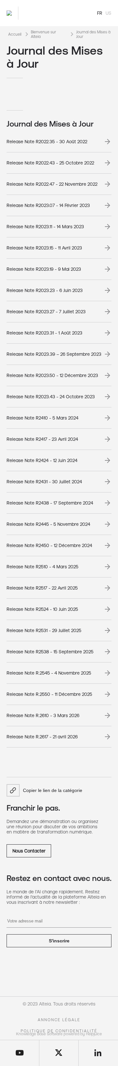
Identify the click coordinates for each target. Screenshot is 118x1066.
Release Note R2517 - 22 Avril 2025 (42, 588)
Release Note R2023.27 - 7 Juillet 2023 (46, 311)
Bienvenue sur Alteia (43, 34)
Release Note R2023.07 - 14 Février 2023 (48, 205)
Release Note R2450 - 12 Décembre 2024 (49, 545)
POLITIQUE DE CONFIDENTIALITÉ (59, 1031)
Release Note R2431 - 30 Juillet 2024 (44, 481)
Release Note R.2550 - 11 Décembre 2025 (49, 694)
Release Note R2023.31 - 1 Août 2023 (44, 332)
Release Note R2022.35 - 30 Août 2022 (47, 141)
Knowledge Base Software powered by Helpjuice (59, 1034)
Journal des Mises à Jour (93, 34)
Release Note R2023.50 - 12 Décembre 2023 (52, 375)
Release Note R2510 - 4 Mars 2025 (42, 566)
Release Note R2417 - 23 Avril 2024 (42, 439)
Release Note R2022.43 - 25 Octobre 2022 (50, 162)
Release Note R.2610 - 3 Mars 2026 (43, 715)
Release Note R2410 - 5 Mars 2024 (42, 418)
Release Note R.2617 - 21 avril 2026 (42, 736)
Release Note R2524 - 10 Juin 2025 (42, 609)
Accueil (14, 34)
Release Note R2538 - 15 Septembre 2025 (50, 651)
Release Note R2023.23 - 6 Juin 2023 (45, 290)
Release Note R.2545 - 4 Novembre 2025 (49, 673)
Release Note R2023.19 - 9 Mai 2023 (44, 269)
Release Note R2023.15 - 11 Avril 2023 (44, 247)
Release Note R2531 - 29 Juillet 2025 (44, 630)
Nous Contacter (29, 850)
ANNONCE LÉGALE (59, 1020)
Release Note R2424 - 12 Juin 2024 (42, 460)
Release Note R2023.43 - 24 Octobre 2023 (51, 396)
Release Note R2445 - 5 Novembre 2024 (48, 524)
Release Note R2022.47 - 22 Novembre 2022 (52, 184)
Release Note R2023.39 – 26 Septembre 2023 (54, 354)
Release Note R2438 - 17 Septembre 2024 (50, 503)
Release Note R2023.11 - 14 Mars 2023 (45, 226)
